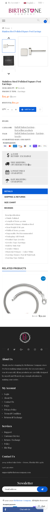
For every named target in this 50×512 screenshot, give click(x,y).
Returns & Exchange (13, 417)
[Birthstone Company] (25, 337)
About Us (8, 398)
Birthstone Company (22, 500)
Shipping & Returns (14, 197)
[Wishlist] (40, 109)
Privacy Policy (10, 409)
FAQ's (6, 405)
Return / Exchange (12, 440)
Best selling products (24, 130)
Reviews (8, 208)
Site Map (8, 447)
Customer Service (12, 436)
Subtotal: (7, 102)
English (30, 3)
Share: (5, 121)
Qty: (4, 109)
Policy (6, 444)
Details (8, 191)
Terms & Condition (12, 413)
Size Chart (10, 202)
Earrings (40, 133)
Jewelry (18, 136)
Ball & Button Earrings (24, 127)
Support (8, 432)
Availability (8, 88)
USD (41, 2)
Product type (9, 91)
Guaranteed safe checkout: (16, 139)
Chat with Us (25, 509)
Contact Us (9, 402)
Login (6, 394)
